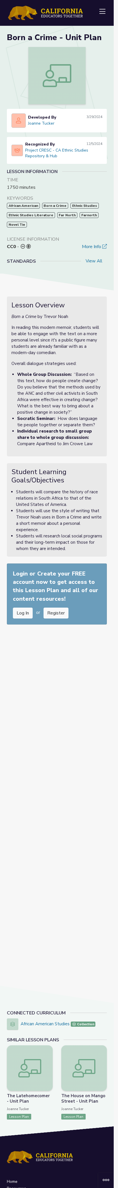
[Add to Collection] (48, 1057)
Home (12, 1181)
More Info (92, 247)
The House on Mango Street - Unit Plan (83, 1098)
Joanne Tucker (41, 123)
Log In (23, 613)
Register (56, 613)
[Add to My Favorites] (48, 1049)
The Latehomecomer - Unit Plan (28, 1098)
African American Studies (45, 1024)
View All (94, 261)
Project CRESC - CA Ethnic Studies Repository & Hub (56, 153)
